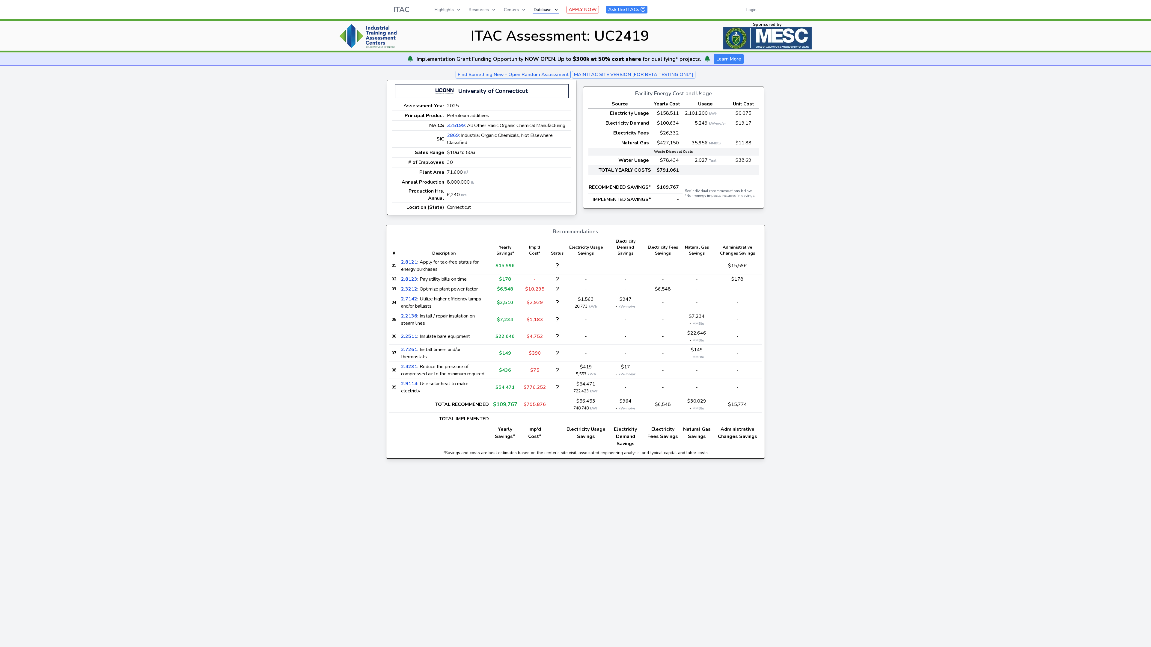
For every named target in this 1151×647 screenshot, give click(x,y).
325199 (456, 125)
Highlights (444, 10)
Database (543, 10)
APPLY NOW (583, 9)
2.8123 (409, 279)
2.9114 (409, 383)
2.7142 (409, 299)
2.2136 (409, 316)
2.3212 (409, 289)
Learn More (728, 59)
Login (751, 10)
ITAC (401, 9)
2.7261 (409, 349)
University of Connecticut (493, 91)
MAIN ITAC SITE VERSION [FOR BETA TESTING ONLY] (633, 74)
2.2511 (409, 336)
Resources (479, 10)
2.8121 (409, 262)
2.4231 (409, 366)
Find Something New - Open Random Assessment (513, 74)
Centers (511, 10)
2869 (453, 135)
